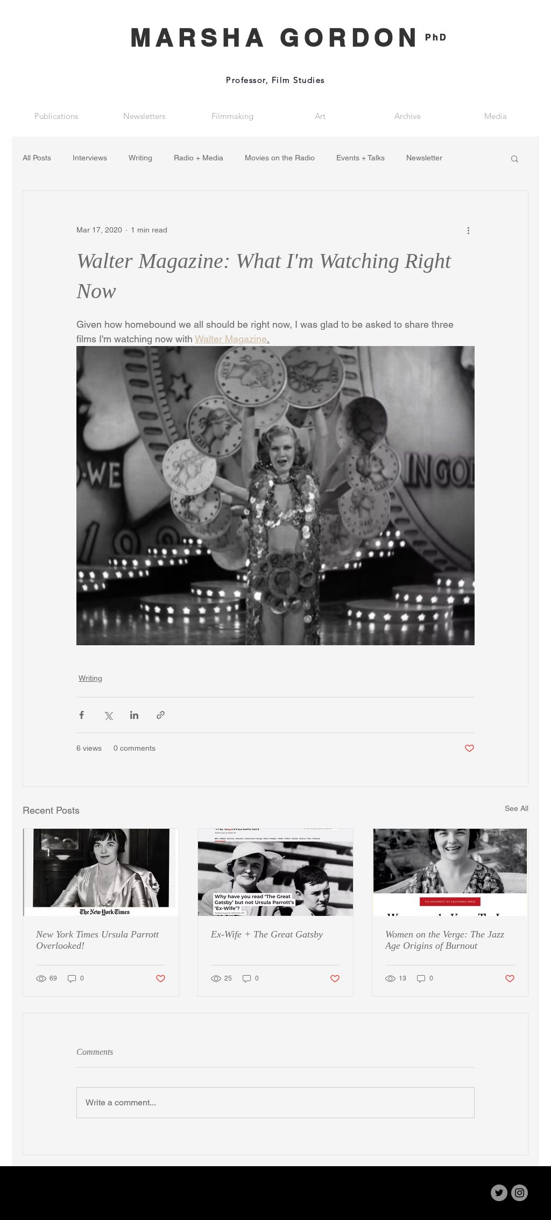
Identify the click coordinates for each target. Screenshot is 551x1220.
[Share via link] (161, 715)
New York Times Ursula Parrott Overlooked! (97, 940)
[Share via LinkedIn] (134, 715)
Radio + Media (198, 157)
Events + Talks (360, 157)
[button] (515, 158)
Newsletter (424, 157)
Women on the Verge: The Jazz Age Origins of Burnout (444, 940)
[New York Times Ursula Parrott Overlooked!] (101, 872)
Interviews (90, 157)
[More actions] (468, 229)
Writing (140, 157)
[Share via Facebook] (81, 715)
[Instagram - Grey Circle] (519, 1192)
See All (516, 808)
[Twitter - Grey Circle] (499, 1192)
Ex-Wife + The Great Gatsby (267, 934)
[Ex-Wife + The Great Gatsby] (276, 872)
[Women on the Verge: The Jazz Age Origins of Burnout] (450, 872)
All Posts (37, 157)
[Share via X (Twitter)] (108, 715)
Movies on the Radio (280, 157)
